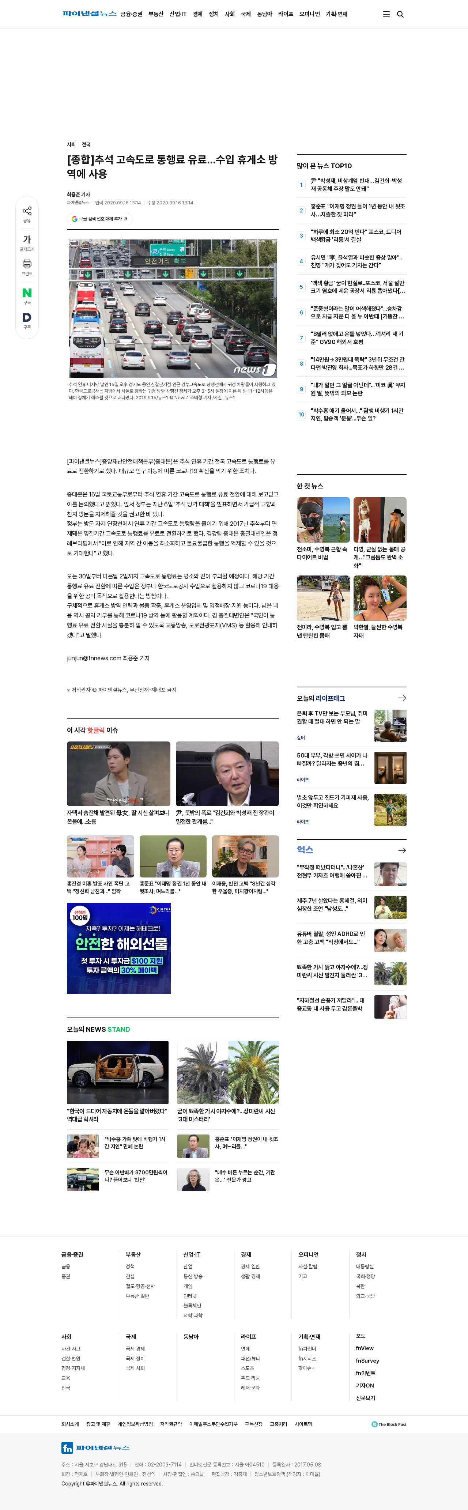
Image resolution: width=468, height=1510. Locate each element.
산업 (188, 1266)
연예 (245, 1349)
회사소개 (70, 1424)
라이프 (286, 14)
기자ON (365, 1385)
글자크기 (27, 249)
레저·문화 (250, 1388)
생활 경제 (250, 1276)
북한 (360, 1286)
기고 (302, 1276)
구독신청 (254, 1424)
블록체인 (192, 1306)
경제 (198, 14)
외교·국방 (365, 1296)
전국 (86, 144)
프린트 (27, 273)
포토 (361, 1336)
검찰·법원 (70, 1359)
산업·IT (178, 14)
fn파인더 (307, 1349)
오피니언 (309, 14)
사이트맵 (303, 1424)
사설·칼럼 (307, 1266)
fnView (365, 1348)
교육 (65, 1378)
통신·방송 (193, 1276)
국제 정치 (135, 1359)
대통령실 (365, 1266)
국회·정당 (365, 1276)
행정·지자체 (73, 1368)
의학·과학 (193, 1315)
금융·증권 (132, 14)
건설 (130, 1276)
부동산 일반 (137, 1296)
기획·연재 (337, 14)
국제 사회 (135, 1368)
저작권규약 (171, 1424)
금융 (65, 1266)
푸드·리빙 (250, 1378)
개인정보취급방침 (135, 1424)
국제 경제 (135, 1349)
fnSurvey (367, 1361)
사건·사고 (70, 1349)
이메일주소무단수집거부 (213, 1424)
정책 (130, 1266)
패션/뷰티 (250, 1359)
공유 (27, 220)
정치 (214, 14)
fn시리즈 (307, 1359)
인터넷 (190, 1296)
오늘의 (321, 698)
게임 (188, 1286)
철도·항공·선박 (140, 1286)
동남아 (264, 14)
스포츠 (247, 1368)
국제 (246, 14)
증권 (65, 1276)
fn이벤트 (365, 1373)
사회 (230, 14)
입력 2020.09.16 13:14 (118, 202)
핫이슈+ (306, 1368)
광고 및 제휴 (98, 1424)
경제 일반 (250, 1266)
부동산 (156, 14)
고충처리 (278, 1424)
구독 (27, 302)
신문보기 (365, 1398)
